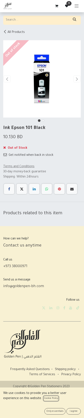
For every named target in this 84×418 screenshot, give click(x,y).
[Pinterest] (59, 189)
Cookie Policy (51, 398)
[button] (7, 78)
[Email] (72, 189)
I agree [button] (74, 411)
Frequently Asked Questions (30, 369)
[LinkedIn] (34, 189)
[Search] (74, 20)
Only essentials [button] (55, 411)
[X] (22, 189)
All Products (16, 32)
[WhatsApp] (47, 189)
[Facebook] (9, 189)
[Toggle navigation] (76, 6)
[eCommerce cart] (56, 6)
